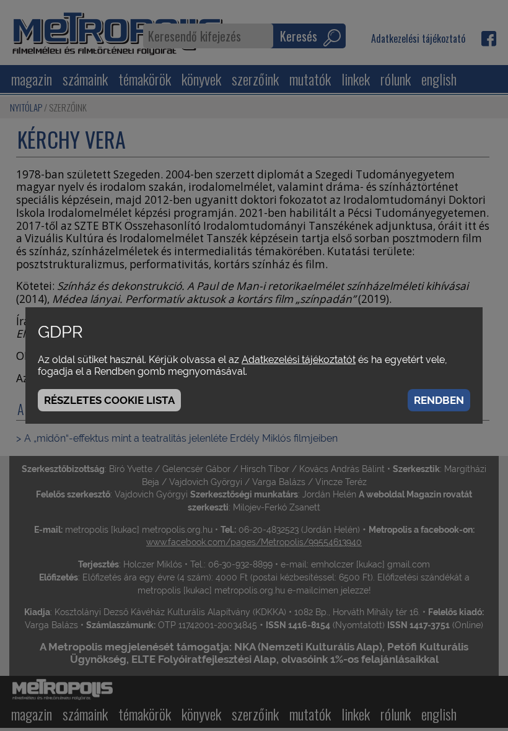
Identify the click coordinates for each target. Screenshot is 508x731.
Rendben (439, 400)
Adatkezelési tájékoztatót (299, 359)
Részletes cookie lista (109, 400)
